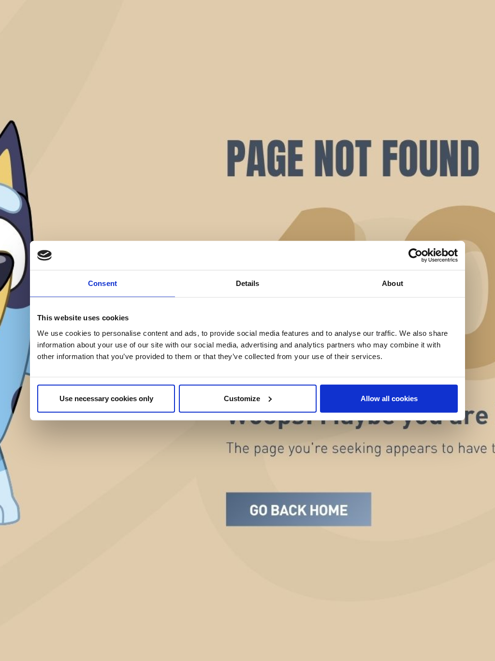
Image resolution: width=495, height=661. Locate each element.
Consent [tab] (102, 283)
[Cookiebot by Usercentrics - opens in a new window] (415, 255)
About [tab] (392, 283)
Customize (242, 398)
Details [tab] (248, 283)
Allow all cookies (389, 398)
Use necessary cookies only (106, 398)
